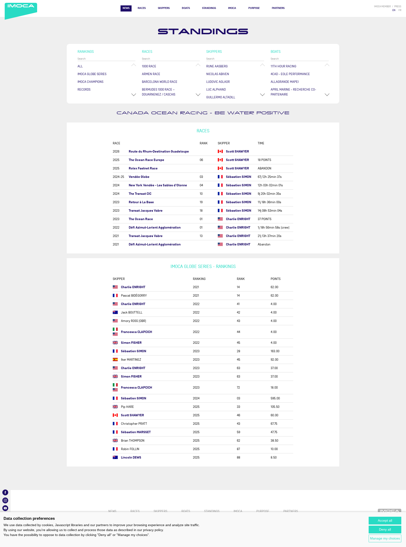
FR (399, 10)
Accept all (385, 520)
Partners (278, 8)
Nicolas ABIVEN (217, 74)
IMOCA (232, 8)
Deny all (385, 529)
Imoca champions (90, 82)
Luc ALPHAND (216, 89)
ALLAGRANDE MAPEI (285, 82)
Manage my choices (385, 538)
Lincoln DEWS (131, 457)
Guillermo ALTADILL (220, 97)
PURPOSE (254, 8)
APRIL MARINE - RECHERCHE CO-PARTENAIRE (293, 92)
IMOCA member (382, 6)
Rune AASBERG (217, 66)
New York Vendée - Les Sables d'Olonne (158, 185)
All (80, 66)
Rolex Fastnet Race (143, 168)
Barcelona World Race (159, 82)
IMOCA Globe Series (92, 74)
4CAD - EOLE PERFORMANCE (290, 74)
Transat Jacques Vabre (146, 211)
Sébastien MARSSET (136, 432)
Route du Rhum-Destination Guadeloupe (159, 151)
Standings (209, 8)
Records (84, 89)
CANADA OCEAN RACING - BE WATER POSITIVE (203, 113)
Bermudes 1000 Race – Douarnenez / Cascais (158, 92)
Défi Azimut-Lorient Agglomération (155, 228)
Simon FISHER (131, 343)
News (126, 8)
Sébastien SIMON (238, 177)
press (397, 6)
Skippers (164, 8)
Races (142, 8)
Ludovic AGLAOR (218, 82)
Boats (186, 8)
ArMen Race (151, 74)
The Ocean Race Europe (146, 160)
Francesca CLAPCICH (136, 332)
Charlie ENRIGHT (238, 219)
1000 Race (149, 66)
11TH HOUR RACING (283, 66)
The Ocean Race (141, 219)
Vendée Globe (139, 177)
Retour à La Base (141, 202)
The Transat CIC (140, 194)
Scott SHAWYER (237, 151)
